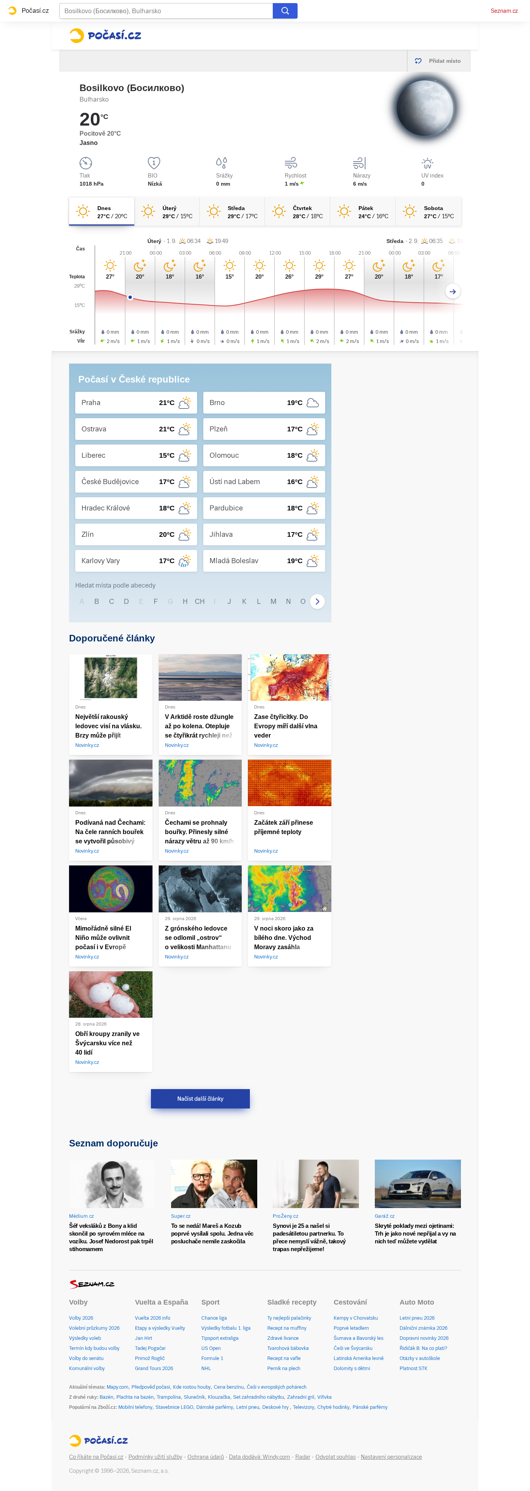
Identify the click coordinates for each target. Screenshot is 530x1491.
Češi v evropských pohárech (277, 1387)
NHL (206, 1368)
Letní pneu (247, 1407)
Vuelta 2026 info (152, 1318)
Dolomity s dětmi (352, 1368)
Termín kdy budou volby (94, 1348)
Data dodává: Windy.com (259, 1457)
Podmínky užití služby (155, 1457)
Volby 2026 (81, 1318)
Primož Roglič (150, 1358)
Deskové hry (276, 1407)
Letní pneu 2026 (417, 1318)
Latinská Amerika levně (359, 1358)
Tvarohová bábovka (288, 1348)
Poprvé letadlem (351, 1328)
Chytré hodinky (333, 1407)
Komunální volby (87, 1368)
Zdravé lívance (283, 1338)
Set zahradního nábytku (258, 1397)
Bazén (106, 1397)
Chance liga (214, 1318)
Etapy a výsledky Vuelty (160, 1328)
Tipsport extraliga (220, 1338)
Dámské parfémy (214, 1407)
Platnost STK (414, 1368)
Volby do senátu (86, 1358)
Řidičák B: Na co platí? (423, 1348)
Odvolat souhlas (335, 1457)
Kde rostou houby (192, 1387)
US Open (211, 1348)
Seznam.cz (504, 11)
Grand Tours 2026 (154, 1368)
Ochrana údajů (205, 1457)
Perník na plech (283, 1368)
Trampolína (169, 1397)
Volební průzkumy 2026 (94, 1328)
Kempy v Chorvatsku (356, 1318)
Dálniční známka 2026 (423, 1328)
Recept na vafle (284, 1358)
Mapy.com (117, 1387)
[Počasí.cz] (105, 35)
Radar (302, 1457)
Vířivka (324, 1397)
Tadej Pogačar (150, 1348)
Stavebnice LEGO (174, 1407)
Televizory (303, 1407)
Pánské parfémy (370, 1407)
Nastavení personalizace (391, 1457)
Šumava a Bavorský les (358, 1338)
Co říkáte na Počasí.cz (96, 1457)
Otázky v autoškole (420, 1358)
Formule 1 (212, 1358)
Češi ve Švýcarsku (353, 1348)
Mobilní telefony (135, 1407)
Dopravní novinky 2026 (424, 1338)
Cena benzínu (229, 1387)
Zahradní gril (300, 1397)
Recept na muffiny (287, 1328)
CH (200, 601)
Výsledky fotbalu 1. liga (226, 1328)
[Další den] (453, 291)
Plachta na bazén (135, 1397)
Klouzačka (219, 1397)
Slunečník (194, 1397)
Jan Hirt (143, 1338)
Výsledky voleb (85, 1338)
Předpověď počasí (151, 1387)
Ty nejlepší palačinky (289, 1318)
